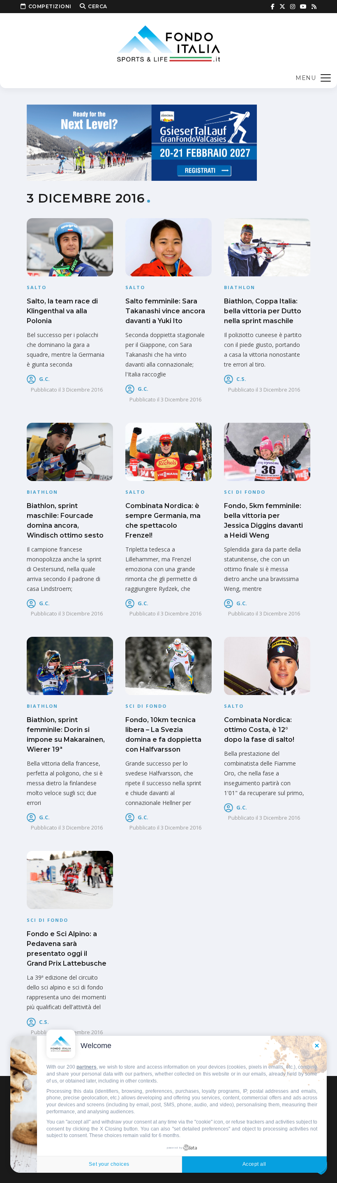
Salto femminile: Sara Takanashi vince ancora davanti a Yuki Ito (165, 311)
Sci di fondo (244, 492)
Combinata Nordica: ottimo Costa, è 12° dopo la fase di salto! (259, 729)
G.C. (44, 379)
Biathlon (239, 287)
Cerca (97, 6)
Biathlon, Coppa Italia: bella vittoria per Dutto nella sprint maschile (262, 311)
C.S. (241, 379)
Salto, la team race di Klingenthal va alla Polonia (62, 311)
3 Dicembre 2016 (82, 389)
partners (86, 1067)
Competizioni (50, 6)
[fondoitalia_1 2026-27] (142, 142)
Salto (36, 287)
